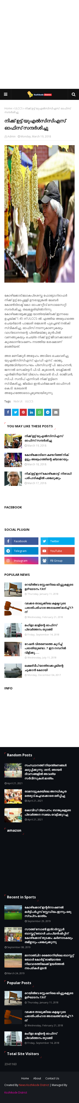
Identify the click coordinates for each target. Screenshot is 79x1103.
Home (8, 108)
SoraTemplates (31, 1093)
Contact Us (52, 1078)
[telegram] (21, 551)
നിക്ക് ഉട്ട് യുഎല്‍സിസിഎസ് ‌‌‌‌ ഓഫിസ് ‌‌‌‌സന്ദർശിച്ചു (44, 438)
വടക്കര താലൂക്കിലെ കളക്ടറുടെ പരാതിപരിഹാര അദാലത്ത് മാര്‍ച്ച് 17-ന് (49, 607)
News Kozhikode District (34, 1085)
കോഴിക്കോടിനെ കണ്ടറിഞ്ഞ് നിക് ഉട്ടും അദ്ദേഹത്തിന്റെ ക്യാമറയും (46, 457)
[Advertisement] (39, 44)
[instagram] (21, 560)
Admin (11, 136)
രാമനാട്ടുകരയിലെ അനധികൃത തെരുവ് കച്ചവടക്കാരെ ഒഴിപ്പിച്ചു (45, 793)
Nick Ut (18, 401)
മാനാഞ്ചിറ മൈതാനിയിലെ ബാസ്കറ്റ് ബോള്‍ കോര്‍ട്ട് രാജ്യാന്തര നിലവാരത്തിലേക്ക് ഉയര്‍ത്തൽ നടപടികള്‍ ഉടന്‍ (49, 961)
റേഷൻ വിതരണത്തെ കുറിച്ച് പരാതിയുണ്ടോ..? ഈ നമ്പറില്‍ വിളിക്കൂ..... (45, 648)
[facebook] (21, 541)
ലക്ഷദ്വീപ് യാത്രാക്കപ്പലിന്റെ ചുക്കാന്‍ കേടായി (44, 668)
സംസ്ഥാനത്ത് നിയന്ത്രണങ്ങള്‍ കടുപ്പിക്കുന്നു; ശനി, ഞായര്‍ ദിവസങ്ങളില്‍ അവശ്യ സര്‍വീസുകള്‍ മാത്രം (45, 771)
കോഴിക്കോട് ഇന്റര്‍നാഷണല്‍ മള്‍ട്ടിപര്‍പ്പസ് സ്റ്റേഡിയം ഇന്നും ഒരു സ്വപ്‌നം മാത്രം (48, 911)
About (37, 1078)
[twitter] (58, 541)
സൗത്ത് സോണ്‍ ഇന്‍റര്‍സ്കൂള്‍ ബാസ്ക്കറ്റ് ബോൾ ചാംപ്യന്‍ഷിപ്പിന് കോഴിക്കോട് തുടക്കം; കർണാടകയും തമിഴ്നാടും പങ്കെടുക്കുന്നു (49, 935)
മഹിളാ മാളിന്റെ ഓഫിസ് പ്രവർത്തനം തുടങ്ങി (41, 627)
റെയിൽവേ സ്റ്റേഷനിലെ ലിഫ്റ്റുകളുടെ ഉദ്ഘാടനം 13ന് (49, 586)
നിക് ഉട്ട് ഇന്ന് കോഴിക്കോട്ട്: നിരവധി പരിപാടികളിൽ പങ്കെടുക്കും (48, 476)
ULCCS (18, 108)
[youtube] (58, 551)
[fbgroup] (58, 560)
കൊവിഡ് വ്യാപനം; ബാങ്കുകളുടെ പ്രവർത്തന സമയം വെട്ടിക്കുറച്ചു (48, 812)
